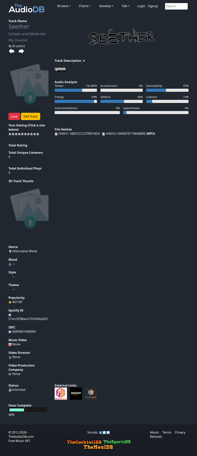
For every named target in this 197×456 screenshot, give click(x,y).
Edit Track (30, 116)
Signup (153, 6)
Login (141, 6)
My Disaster (18, 40)
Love (14, 116)
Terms (166, 432)
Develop (105, 6)
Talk (124, 6)
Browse (62, 6)
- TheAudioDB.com (21, 434)
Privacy (180, 432)
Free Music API (19, 441)
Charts (83, 6)
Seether (18, 26)
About (154, 432)
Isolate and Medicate (27, 33)
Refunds (156, 436)
